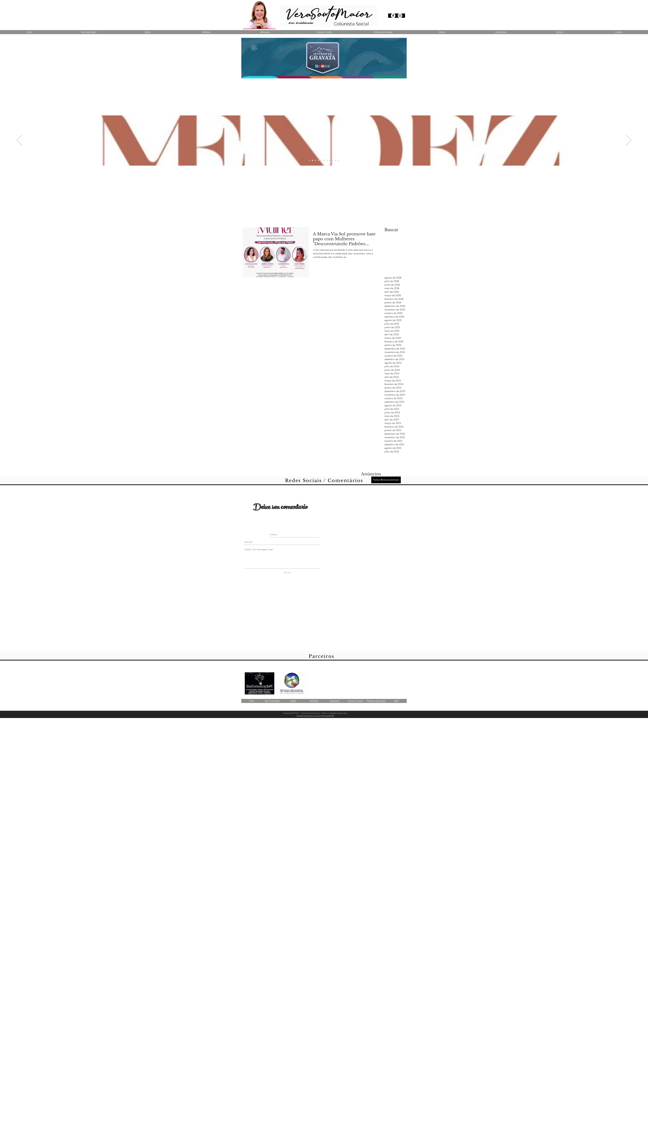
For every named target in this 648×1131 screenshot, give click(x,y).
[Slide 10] (332, 160)
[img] (292, 683)
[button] (147, 32)
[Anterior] (19, 140)
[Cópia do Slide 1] (309, 160)
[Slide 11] (335, 160)
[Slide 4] (318, 160)
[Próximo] (628, 140)
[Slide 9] (324, 160)
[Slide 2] (312, 160)
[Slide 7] (321, 160)
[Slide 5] (326, 160)
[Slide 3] (315, 160)
